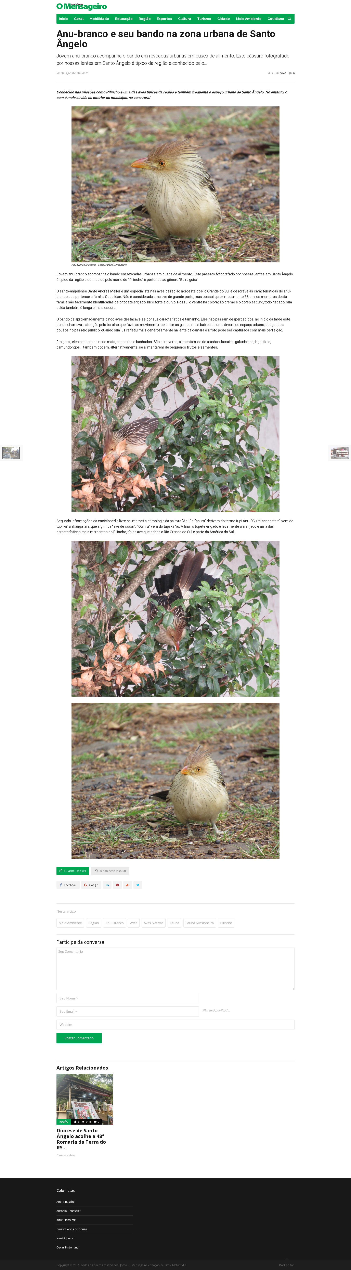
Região (145, 19)
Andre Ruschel (65, 1202)
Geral (78, 19)
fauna (174, 923)
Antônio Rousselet (68, 1211)
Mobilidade (99, 19)
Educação (124, 19)
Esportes (164, 19)
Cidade (223, 19)
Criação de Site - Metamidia (168, 1265)
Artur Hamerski (66, 1220)
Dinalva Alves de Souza (71, 1229)
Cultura (184, 19)
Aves (133, 923)
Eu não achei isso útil (112, 871)
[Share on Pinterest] (117, 885)
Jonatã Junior (64, 1238)
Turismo (204, 19)
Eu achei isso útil (74, 871)
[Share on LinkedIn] (107, 885)
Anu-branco (114, 923)
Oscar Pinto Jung (67, 1247)
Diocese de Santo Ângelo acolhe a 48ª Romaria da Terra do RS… (81, 1139)
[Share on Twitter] (137, 885)
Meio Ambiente (248, 19)
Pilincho (226, 923)
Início (63, 19)
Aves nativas (153, 923)
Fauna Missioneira (200, 923)
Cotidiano (276, 19)
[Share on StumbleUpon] (127, 885)
